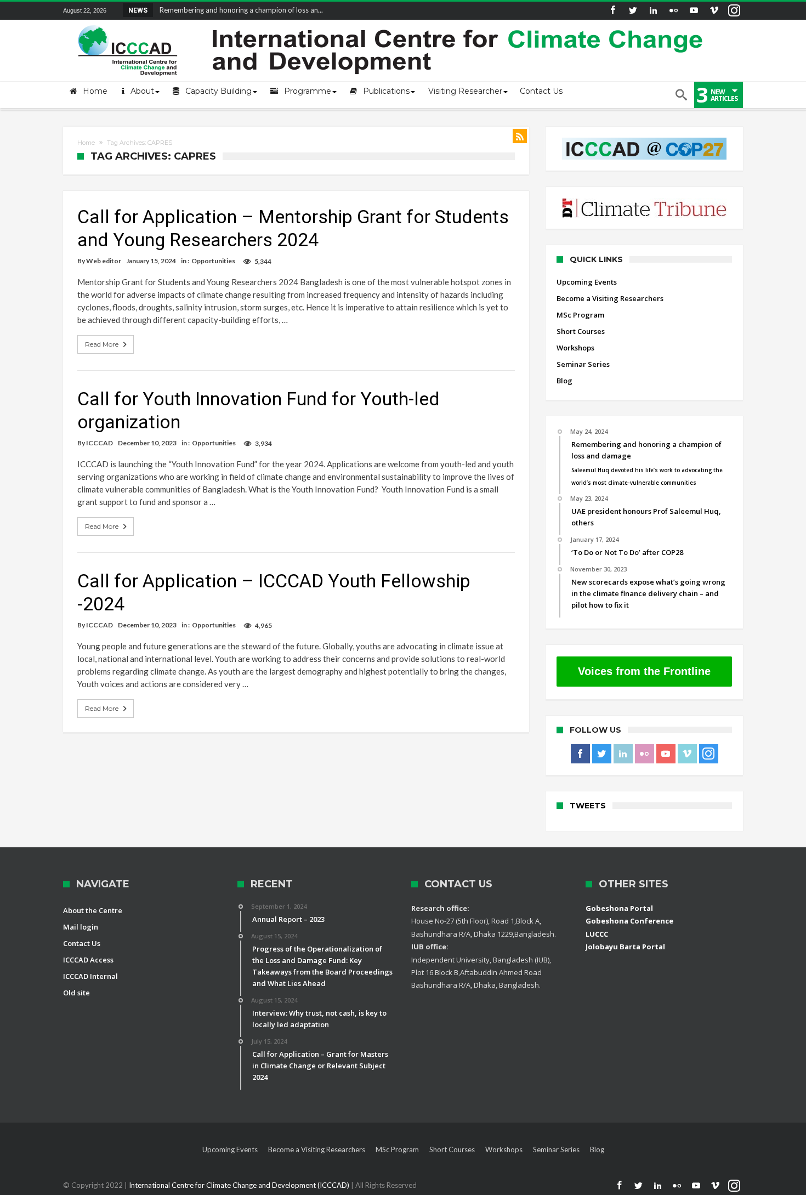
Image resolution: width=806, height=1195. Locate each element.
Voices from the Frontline (644, 671)
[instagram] (734, 11)
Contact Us (81, 943)
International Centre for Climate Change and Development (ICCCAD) (240, 1185)
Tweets (588, 805)
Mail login (80, 927)
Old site (76, 993)
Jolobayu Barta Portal (625, 947)
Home (86, 142)
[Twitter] (633, 11)
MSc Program (580, 315)
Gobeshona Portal (619, 908)
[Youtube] (693, 11)
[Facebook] (612, 11)
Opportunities (213, 261)
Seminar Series (583, 364)
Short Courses (581, 331)
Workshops (575, 348)
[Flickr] (673, 11)
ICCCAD (99, 443)
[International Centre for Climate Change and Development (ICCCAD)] (392, 23)
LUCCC (597, 934)
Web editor (103, 261)
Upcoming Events (587, 282)
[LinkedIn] (653, 11)
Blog (564, 381)
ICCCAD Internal (90, 976)
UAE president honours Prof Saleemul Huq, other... (237, 9)
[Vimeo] (714, 11)
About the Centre (92, 910)
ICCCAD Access (88, 960)
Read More (101, 344)
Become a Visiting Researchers (610, 298)
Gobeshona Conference (629, 921)
